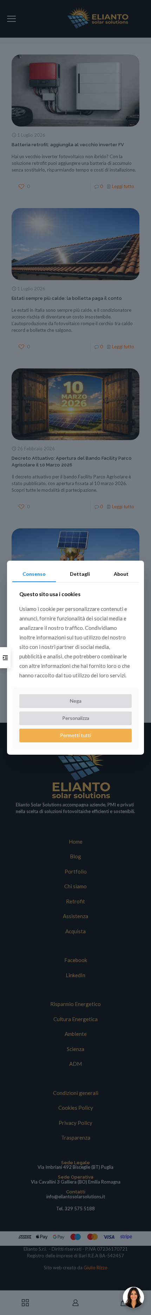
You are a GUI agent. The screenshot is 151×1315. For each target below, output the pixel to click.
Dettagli (80, 573)
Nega (75, 701)
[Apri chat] (133, 1297)
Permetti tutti (75, 735)
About (121, 573)
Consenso (34, 573)
